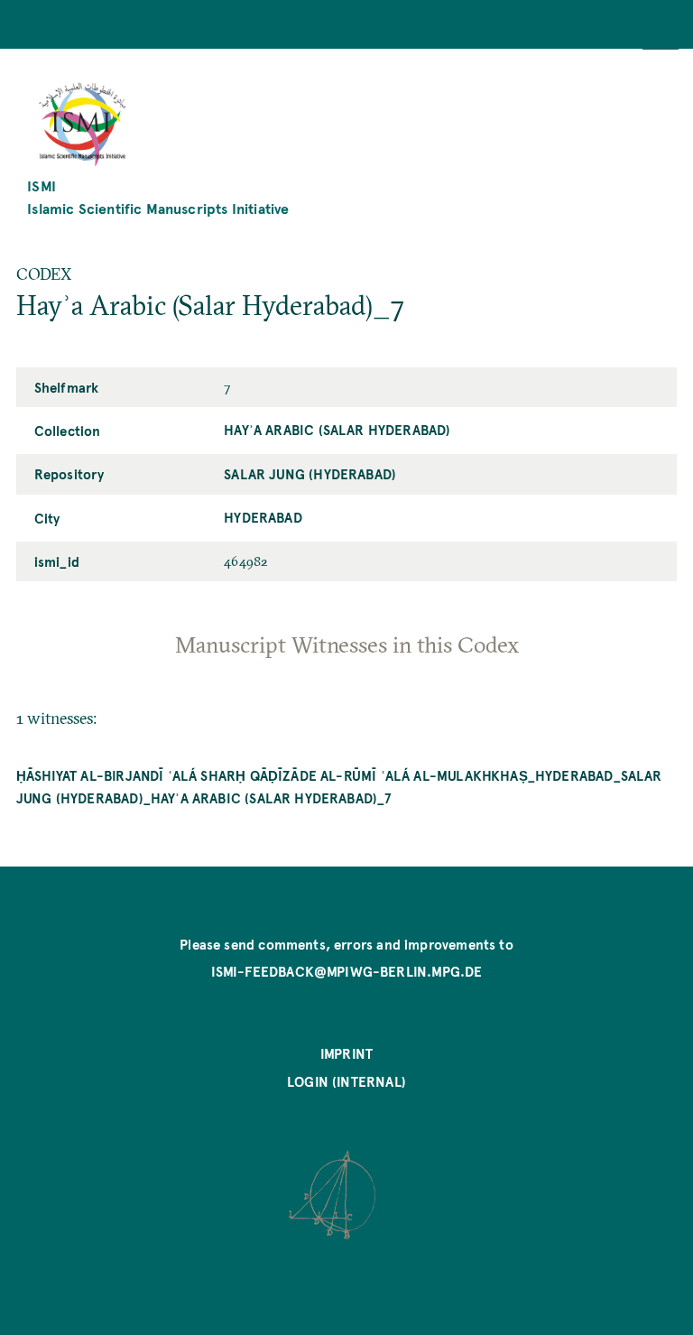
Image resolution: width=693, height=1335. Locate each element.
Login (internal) (346, 1081)
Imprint (346, 1053)
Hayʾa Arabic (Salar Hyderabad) (337, 430)
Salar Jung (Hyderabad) (310, 474)
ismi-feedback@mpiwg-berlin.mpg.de (347, 971)
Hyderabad (263, 517)
